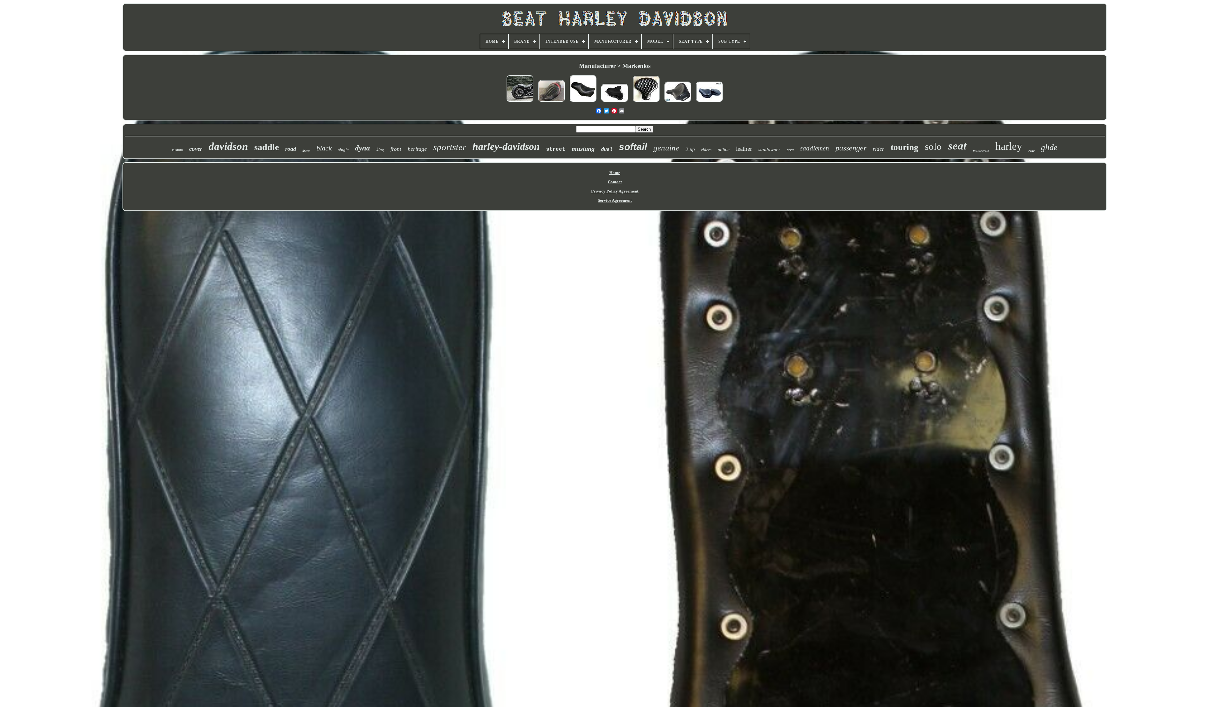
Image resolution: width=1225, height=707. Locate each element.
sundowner (769, 149)
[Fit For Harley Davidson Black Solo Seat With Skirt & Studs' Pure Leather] (614, 102)
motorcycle (981, 150)
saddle (266, 147)
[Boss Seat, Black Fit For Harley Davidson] (583, 102)
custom (177, 150)
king (380, 149)
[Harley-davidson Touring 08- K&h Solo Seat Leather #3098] (551, 102)
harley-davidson (506, 146)
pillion (724, 149)
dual (606, 149)
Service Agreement (615, 200)
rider (878, 149)
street (555, 149)
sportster (449, 147)
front (395, 149)
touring (904, 147)
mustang (583, 148)
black (324, 148)
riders (706, 149)
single (343, 149)
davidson (228, 146)
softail (633, 147)
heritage (417, 149)
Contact (615, 181)
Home (614, 172)
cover (195, 148)
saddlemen (814, 148)
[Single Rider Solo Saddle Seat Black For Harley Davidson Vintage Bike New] (678, 102)
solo (933, 146)
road (290, 149)
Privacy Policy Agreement (614, 191)
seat (957, 146)
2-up (690, 149)
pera (790, 150)
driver (306, 150)
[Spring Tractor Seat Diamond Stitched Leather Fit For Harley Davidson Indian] (646, 102)
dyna (362, 148)
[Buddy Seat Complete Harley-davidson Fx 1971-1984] (709, 102)
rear (1031, 150)
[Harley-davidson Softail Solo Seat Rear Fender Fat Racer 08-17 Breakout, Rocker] (520, 102)
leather (744, 148)
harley (1008, 146)
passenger (850, 148)
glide (1049, 147)
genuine (666, 147)
